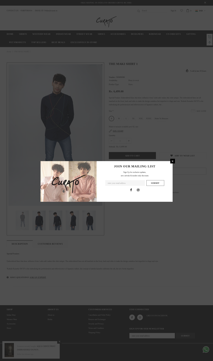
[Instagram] (138, 190)
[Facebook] (131, 190)
